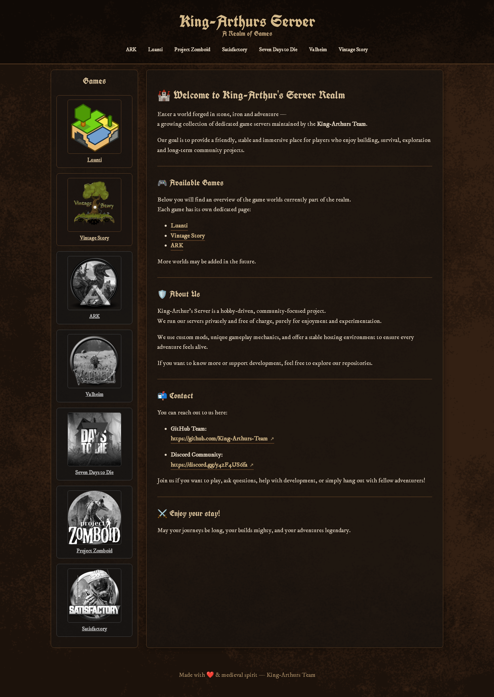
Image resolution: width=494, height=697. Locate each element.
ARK (131, 49)
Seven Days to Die (278, 49)
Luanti (155, 49)
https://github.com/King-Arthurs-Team (219, 438)
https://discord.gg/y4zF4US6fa (209, 465)
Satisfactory (234, 49)
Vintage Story (353, 49)
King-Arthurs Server (247, 21)
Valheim (318, 49)
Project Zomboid (192, 49)
